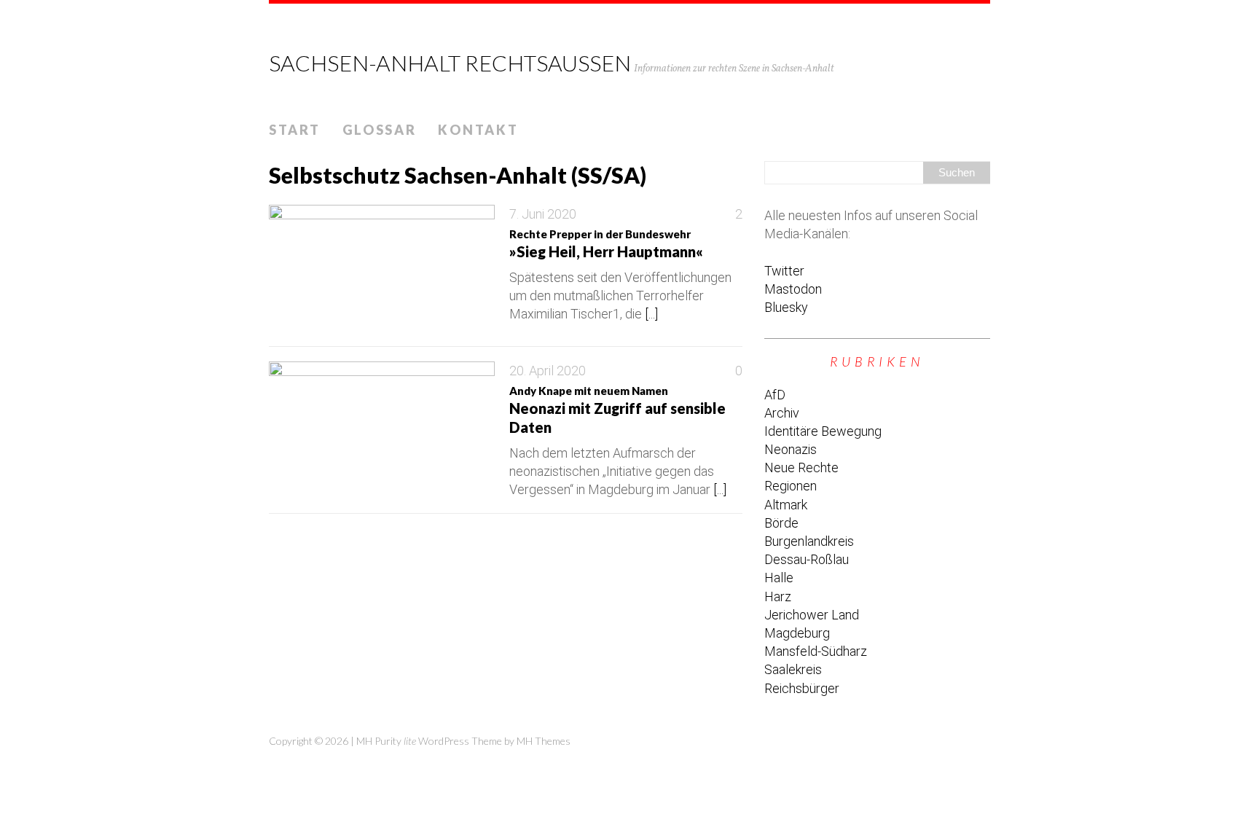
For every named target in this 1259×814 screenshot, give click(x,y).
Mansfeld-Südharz (815, 651)
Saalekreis (793, 669)
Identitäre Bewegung (823, 431)
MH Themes (543, 741)
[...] (651, 313)
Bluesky (786, 307)
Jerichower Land (811, 614)
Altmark (785, 504)
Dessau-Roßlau (806, 559)
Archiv (781, 412)
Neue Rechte (801, 467)
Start (295, 130)
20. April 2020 (547, 370)
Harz (777, 596)
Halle (778, 577)
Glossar (379, 130)
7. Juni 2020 (542, 214)
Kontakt (478, 130)
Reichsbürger (801, 688)
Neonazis (790, 449)
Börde (781, 523)
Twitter (784, 270)
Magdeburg (797, 633)
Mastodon (793, 289)
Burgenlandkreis (809, 541)
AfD (774, 394)
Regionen (790, 485)
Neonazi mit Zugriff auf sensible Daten (617, 410)
